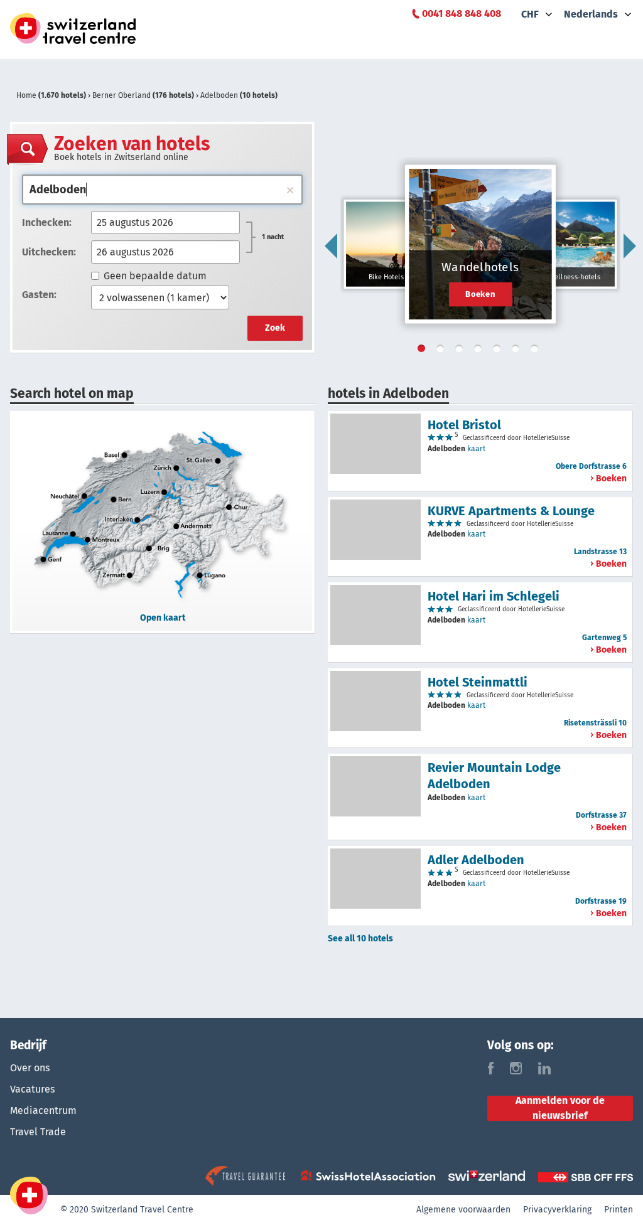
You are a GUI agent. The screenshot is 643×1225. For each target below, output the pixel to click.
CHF (530, 14)
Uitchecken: (49, 252)
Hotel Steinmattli (477, 682)
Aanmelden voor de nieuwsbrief (560, 1108)
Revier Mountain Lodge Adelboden (494, 775)
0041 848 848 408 (461, 13)
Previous (331, 246)
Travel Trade (38, 1132)
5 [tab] (499, 351)
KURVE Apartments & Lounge (511, 510)
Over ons (30, 1068)
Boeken (480, 294)
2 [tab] (442, 351)
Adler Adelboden (476, 859)
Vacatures (32, 1089)
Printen (618, 1209)
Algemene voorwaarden (463, 1209)
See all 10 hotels (360, 938)
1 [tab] (424, 351)
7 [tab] (537, 351)
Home (51, 95)
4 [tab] (480, 351)
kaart (476, 448)
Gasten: (39, 295)
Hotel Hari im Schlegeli (493, 596)
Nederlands (591, 14)
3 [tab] (461, 351)
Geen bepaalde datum (155, 276)
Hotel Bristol (464, 424)
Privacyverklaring (557, 1209)
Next (630, 246)
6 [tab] (518, 351)
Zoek (275, 328)
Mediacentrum (43, 1110)
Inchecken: (47, 222)
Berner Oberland (143, 95)
